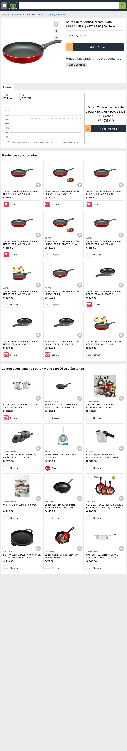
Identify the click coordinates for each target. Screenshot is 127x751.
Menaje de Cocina (34, 14)
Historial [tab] (7, 87)
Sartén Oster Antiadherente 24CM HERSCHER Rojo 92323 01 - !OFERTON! (103, 244)
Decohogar (15, 14)
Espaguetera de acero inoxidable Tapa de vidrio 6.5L (20, 406)
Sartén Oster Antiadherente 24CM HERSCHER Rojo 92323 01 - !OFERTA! (20, 294)
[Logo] (13, 5)
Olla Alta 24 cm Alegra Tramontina (20, 504)
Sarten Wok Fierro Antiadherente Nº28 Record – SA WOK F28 (61, 506)
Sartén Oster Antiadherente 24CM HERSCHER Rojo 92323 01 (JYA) (62, 242)
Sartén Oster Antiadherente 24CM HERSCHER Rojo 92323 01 (20, 192)
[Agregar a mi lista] (38, 184)
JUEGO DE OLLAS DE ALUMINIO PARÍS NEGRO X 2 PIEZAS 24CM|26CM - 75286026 (19, 457)
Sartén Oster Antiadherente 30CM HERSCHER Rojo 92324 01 (103, 343)
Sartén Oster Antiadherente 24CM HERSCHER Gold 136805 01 (103, 293)
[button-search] (122, 5)
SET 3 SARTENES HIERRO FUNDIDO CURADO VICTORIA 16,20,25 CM (104, 506)
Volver (4, 14)
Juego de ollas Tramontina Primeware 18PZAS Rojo (99, 406)
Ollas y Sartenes (56, 14)
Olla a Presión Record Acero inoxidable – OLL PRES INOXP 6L (103, 456)
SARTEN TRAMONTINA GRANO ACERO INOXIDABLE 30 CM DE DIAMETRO (102, 557)
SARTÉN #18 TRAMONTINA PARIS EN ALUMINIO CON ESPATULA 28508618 (62, 407)
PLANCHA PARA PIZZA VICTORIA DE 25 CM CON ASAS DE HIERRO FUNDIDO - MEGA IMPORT (22, 557)
